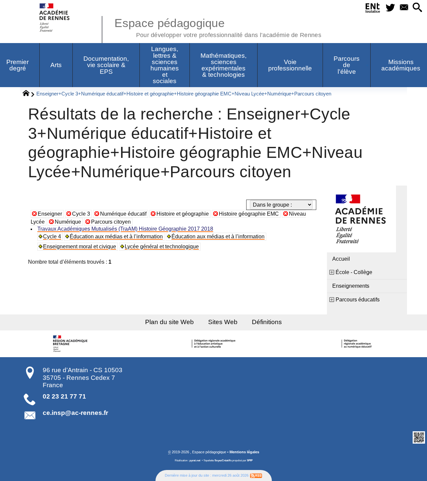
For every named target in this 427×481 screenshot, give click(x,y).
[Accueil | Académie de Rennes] (71, 343)
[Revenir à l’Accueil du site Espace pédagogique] (55, 17)
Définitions (267, 321)
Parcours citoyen (111, 222)
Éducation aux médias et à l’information (116, 236)
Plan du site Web (169, 321)
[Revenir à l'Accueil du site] (29, 94)
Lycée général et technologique (162, 246)
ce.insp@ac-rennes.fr (75, 412)
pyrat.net (194, 460)
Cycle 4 (52, 236)
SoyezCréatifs (223, 460)
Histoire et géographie (182, 214)
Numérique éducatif (123, 214)
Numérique (68, 222)
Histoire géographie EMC (249, 214)
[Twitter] (390, 8)
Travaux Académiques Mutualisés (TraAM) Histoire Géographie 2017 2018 (125, 229)
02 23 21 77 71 (64, 396)
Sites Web (223, 321)
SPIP (250, 460)
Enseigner (50, 214)
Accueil (341, 259)
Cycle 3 (81, 214)
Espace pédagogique (217, 26)
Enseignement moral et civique (79, 246)
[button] (417, 8)
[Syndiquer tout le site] (256, 475)
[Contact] (404, 8)
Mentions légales (244, 452)
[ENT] (372, 9)
